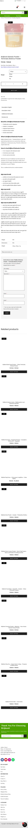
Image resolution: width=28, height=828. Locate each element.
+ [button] (22, 84)
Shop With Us (4, 781)
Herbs (23, 98)
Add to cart (14, 90)
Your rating (6, 268)
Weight (2, 74)
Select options (14, 371)
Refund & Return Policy (6, 794)
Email (5, 300)
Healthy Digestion (16, 17)
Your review (7, 273)
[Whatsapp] (13, 759)
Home (2, 17)
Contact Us (3, 778)
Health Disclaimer (4, 796)
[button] (24, 7)
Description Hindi (6, 110)
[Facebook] (2, 759)
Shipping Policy (4, 791)
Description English (7, 107)
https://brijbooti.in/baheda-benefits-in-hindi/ (10, 67)
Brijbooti (2, 1)
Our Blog (3, 783)
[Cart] (17, 7)
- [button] (5, 84)
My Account (7, 16)
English (19, 0)
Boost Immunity (4, 819)
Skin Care (3, 807)
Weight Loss (3, 816)
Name (5, 293)
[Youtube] (5, 759)
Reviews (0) (5, 117)
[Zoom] (25, 24)
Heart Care (3, 812)
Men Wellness (3, 814)
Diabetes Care (3, 805)
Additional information (7, 114)
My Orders (18, 16)
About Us (3, 776)
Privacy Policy (4, 789)
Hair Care (3, 809)
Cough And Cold (10, 98)
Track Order (3, 769)
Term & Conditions (5, 798)
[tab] (14, 107)
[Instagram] (9, 759)
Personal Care (8, 17)
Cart (1, 771)
